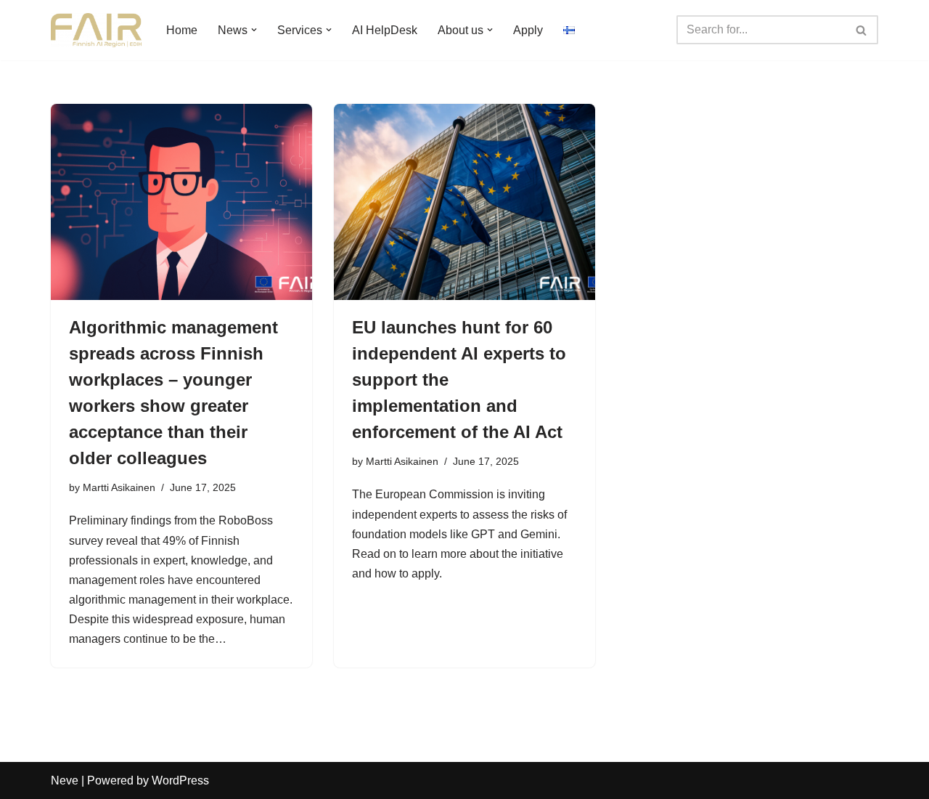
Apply (528, 30)
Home (181, 30)
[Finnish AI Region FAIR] (96, 30)
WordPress (180, 780)
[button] (254, 30)
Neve (64, 780)
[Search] (862, 29)
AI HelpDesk (384, 30)
